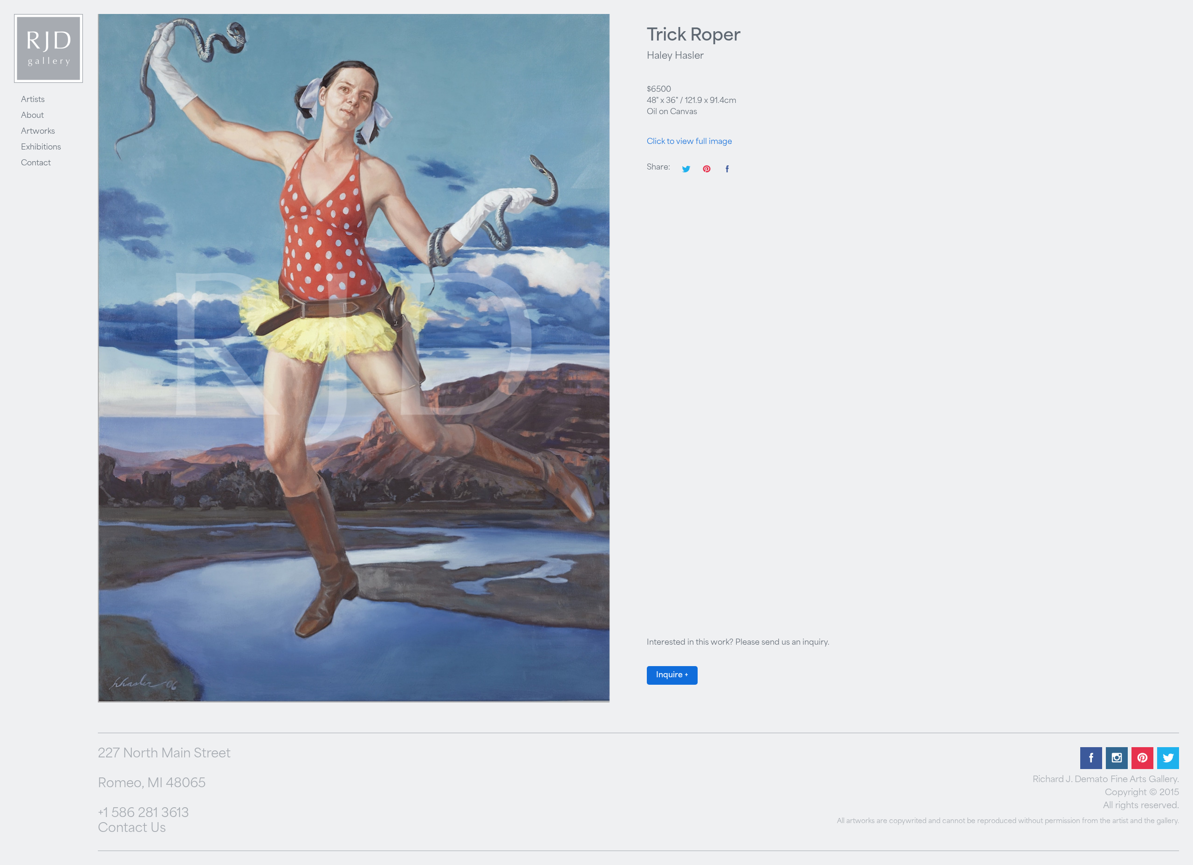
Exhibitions (41, 147)
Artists (33, 100)
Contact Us (132, 829)
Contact (36, 163)
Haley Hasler (675, 56)
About (32, 116)
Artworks (38, 132)
